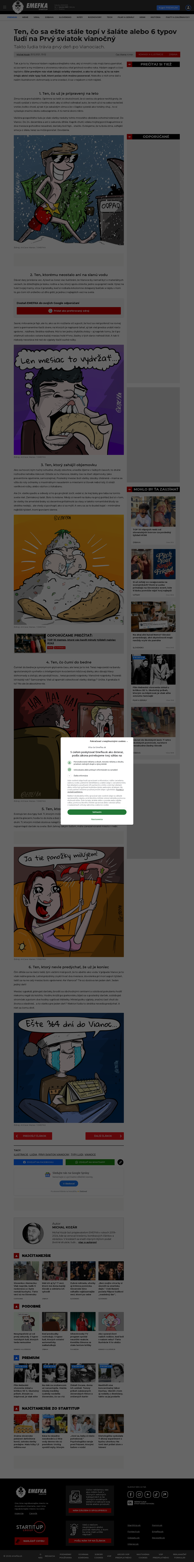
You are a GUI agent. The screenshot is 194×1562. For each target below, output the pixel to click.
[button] (97, 776)
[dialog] (97, 781)
